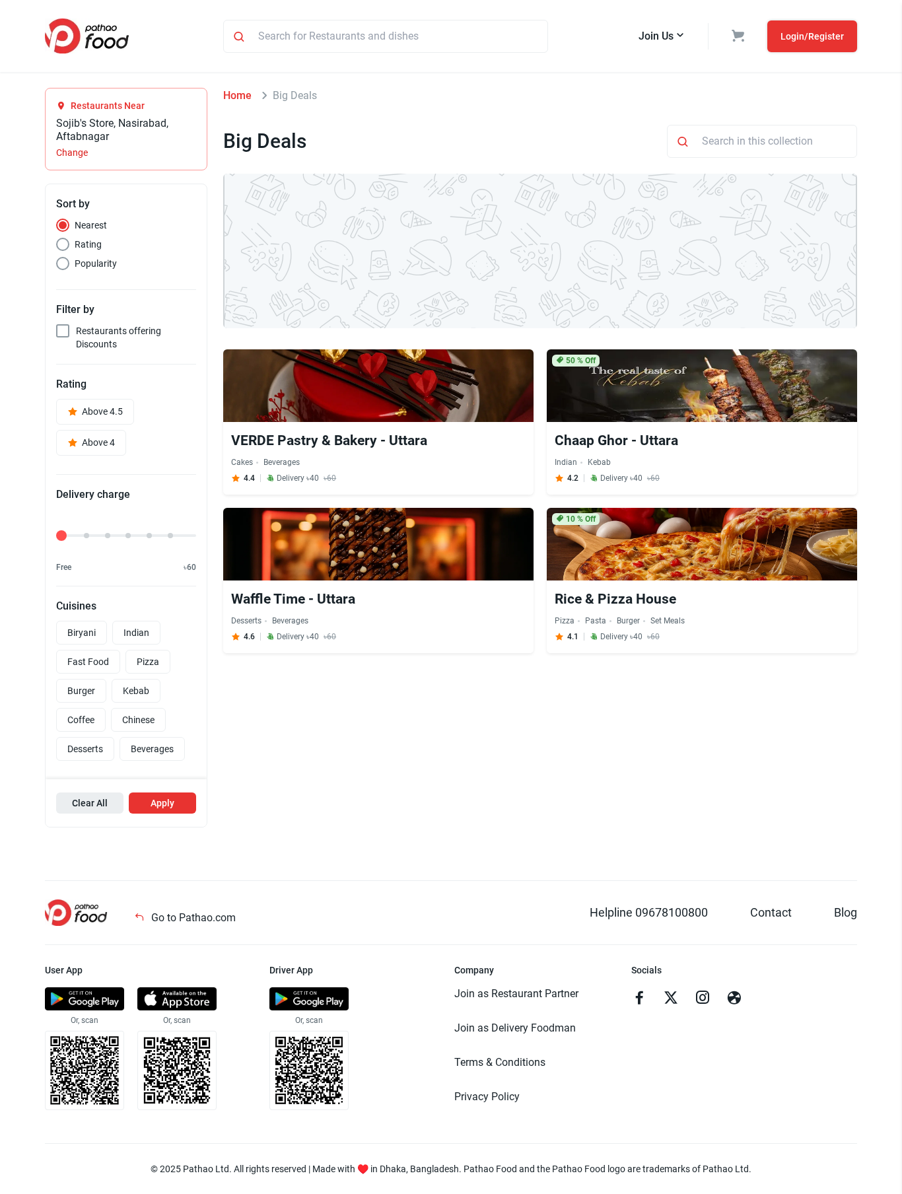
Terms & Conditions (499, 1062)
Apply (162, 803)
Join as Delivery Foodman (515, 1028)
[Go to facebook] (639, 999)
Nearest (91, 225)
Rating (88, 244)
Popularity (96, 263)
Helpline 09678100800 (649, 912)
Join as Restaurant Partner (516, 993)
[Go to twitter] (671, 999)
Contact (771, 912)
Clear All (90, 803)
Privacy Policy (487, 1096)
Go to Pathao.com (192, 917)
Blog (845, 912)
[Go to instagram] (703, 999)
